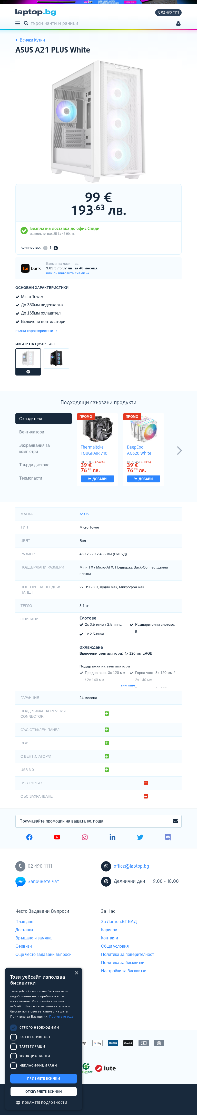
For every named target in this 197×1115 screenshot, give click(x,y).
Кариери (109, 930)
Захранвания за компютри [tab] (34, 448)
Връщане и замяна (33, 938)
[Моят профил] (178, 24)
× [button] (76, 973)
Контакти (109, 938)
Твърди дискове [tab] (34, 465)
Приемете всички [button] (43, 1078)
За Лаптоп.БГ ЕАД (119, 921)
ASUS (84, 514)
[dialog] (43, 1039)
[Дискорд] (168, 838)
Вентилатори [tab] (31, 432)
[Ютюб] (57, 838)
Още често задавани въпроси (43, 954)
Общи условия (115, 946)
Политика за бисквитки (122, 962)
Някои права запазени (33, 1102)
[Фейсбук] (29, 838)
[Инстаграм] (85, 838)
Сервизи (23, 946)
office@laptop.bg (131, 866)
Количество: (31, 247)
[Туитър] (140, 838)
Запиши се (175, 821)
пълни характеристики (34, 331)
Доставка (24, 930)
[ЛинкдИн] (112, 838)
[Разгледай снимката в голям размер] (98, 121)
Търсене (27, 23)
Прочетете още (61, 1016)
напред (179, 450)
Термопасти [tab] (30, 478)
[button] (43, 1102)
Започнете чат (43, 881)
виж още (128, 685)
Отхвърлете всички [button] (43, 1091)
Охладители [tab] (30, 419)
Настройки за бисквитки (123, 971)
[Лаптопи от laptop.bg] (35, 12)
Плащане (24, 921)
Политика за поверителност (127, 954)
